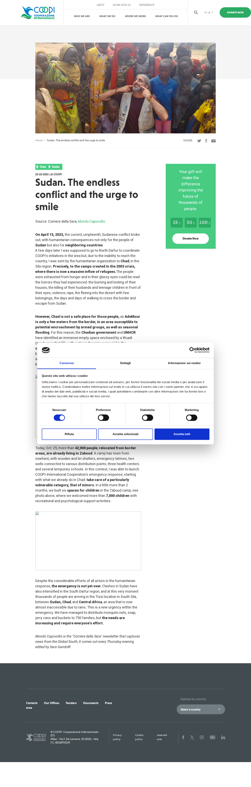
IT (212, 12)
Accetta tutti (182, 434)
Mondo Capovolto (91, 221)
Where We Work (135, 16)
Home (39, 140)
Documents (90, 703)
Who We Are (82, 16)
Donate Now (235, 12)
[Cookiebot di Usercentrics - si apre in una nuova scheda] (192, 350)
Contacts (31, 703)
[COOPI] (39, 12)
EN (205, 12)
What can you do (166, 16)
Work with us (122, 5)
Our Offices (51, 703)
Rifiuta (69, 434)
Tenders (71, 703)
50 (191, 222)
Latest (100, 5)
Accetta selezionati (125, 434)
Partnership (146, 5)
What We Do (107, 16)
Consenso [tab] (67, 363)
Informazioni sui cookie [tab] (184, 363)
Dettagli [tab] (125, 363)
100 (204, 222)
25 (176, 222)
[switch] (103, 418)
